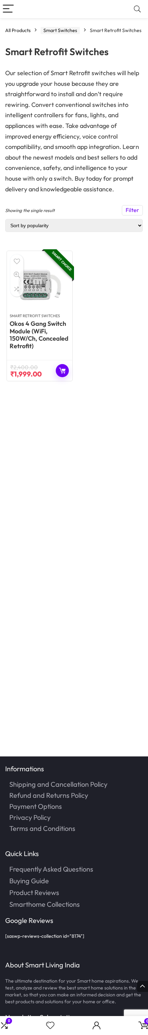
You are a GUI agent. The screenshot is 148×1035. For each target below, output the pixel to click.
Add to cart (62, 370)
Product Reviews (34, 892)
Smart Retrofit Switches (35, 315)
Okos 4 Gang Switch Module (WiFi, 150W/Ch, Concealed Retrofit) (39, 335)
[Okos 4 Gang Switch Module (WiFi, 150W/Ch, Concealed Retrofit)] (40, 284)
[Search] (137, 9)
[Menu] (8, 9)
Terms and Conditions (42, 828)
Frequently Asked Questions (51, 869)
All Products (18, 30)
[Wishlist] (50, 1025)
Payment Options (35, 806)
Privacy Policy (30, 817)
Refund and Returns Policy (48, 795)
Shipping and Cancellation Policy (58, 784)
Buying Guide (29, 880)
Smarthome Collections (44, 904)
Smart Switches (60, 30)
